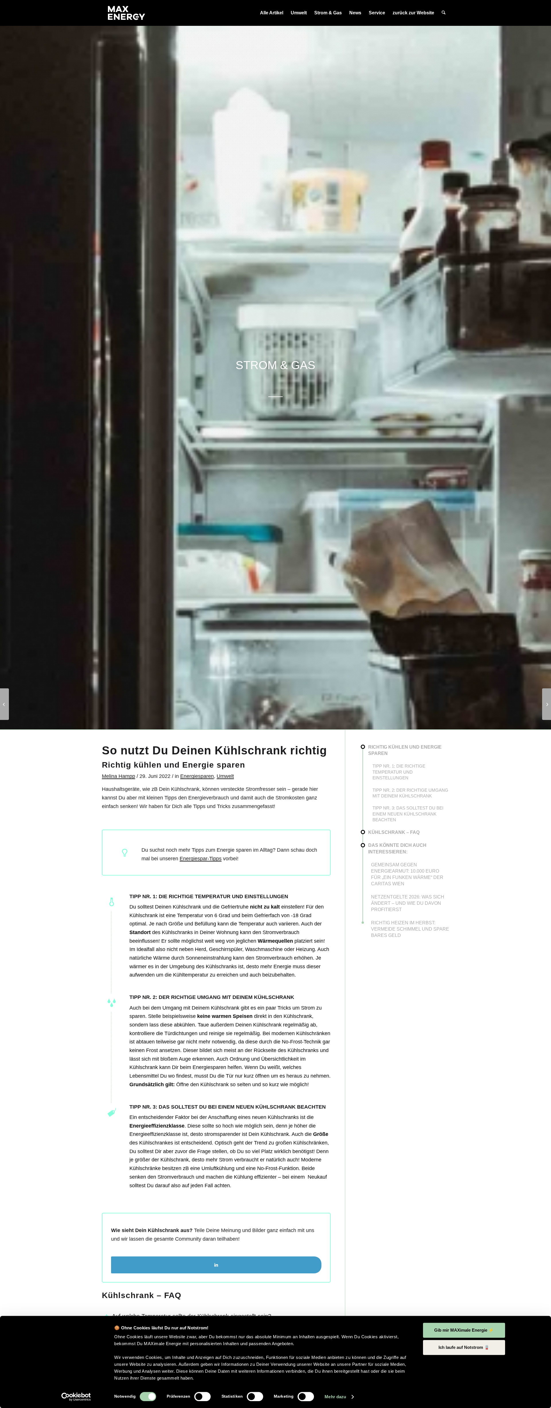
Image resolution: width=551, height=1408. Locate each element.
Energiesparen (197, 776)
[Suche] (443, 13)
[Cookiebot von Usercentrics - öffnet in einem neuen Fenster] (76, 1396)
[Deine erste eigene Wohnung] (546, 704)
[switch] (202, 1396)
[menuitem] (271, 13)
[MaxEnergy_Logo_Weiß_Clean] (126, 13)
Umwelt (225, 776)
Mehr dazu (335, 1396)
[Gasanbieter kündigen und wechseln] (4, 704)
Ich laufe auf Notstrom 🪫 (464, 1347)
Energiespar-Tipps (201, 858)
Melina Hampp (118, 776)
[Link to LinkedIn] (216, 1265)
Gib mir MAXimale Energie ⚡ (464, 1330)
